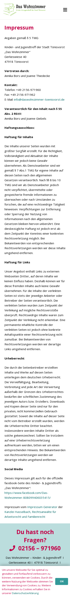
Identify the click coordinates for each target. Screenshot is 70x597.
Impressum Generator (42, 507)
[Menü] (65, 10)
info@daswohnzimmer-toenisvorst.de (39, 99)
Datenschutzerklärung (25, 593)
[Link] (24, 9)
